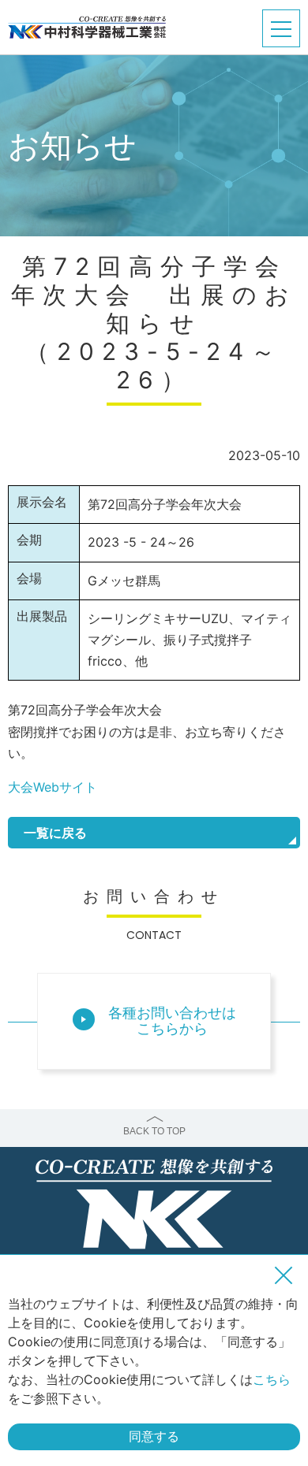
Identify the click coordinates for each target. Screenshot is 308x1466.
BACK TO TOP (154, 1131)
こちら (272, 1379)
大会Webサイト (52, 787)
